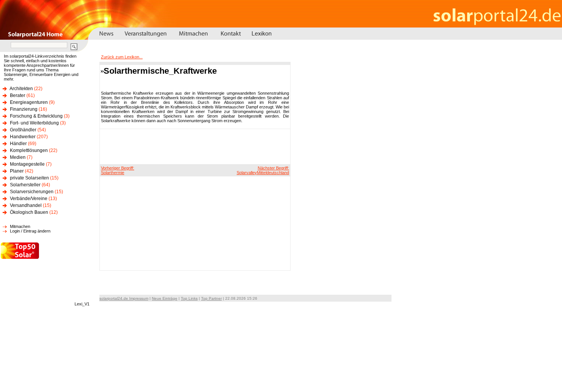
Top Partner (211, 298)
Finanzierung (23, 109)
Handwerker (23, 136)
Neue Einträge (164, 298)
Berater (17, 95)
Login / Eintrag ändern (30, 231)
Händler (18, 143)
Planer (17, 171)
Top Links (189, 298)
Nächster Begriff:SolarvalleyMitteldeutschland (263, 170)
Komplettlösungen (29, 150)
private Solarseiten (29, 178)
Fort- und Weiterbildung (34, 123)
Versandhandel (26, 205)
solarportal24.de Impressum (123, 298)
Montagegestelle (27, 164)
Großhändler (23, 129)
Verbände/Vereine (28, 198)
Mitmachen (20, 226)
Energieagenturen (29, 102)
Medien (18, 157)
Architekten (21, 88)
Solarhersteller (25, 184)
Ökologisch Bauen (29, 212)
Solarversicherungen (32, 191)
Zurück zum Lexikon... (122, 57)
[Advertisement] (193, 146)
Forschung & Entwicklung (36, 116)
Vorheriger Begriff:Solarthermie (117, 170)
